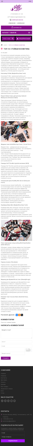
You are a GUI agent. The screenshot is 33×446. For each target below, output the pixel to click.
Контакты (4, 378)
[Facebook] (2, 401)
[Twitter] (5, 401)
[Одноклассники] (19, 315)
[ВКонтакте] (17, 315)
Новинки (3, 375)
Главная (3, 373)
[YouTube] (11, 401)
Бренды (3, 384)
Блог (2, 391)
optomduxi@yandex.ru (16, 17)
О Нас (2, 393)
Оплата (3, 382)
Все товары (4, 386)
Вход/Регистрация (24, 38)
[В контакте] (8, 401)
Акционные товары (7, 388)
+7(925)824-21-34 (16, 14)
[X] (22, 315)
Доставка (4, 380)
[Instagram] (14, 401)
